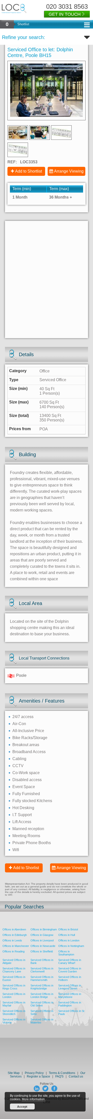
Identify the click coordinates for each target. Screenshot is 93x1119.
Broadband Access (29, 752)
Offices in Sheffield (42, 951)
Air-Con (19, 724)
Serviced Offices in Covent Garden (69, 970)
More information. (33, 1099)
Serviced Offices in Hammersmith (42, 978)
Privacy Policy (34, 1073)
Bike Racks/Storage (29, 738)
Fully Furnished (26, 794)
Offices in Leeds (12, 940)
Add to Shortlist (28, 171)
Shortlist (23, 24)
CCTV (18, 766)
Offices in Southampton (66, 953)
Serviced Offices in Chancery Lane (13, 970)
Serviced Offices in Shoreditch (13, 1012)
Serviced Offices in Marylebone (69, 995)
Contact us (76, 1076)
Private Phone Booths (31, 843)
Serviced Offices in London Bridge (42, 995)
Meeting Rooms (26, 836)
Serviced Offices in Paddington (69, 1004)
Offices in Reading (13, 951)
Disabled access (27, 780)
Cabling (19, 759)
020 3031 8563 (67, 6)
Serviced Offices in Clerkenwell (42, 970)
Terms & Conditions (62, 1073)
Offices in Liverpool (42, 940)
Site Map (14, 1073)
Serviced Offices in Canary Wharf (69, 961)
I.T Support (22, 815)
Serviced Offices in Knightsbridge (42, 987)
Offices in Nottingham (71, 945)
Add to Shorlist (26, 868)
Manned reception (28, 829)
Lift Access (21, 822)
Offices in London (68, 940)
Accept (22, 1106)
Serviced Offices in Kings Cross (13, 987)
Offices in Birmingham (44, 929)
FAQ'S (59, 1076)
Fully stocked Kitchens (32, 801)
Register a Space (38, 1076)
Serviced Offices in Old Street (42, 1004)
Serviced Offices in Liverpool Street (69, 987)
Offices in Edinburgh (14, 934)
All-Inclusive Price (28, 731)
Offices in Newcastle (43, 945)
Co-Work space (26, 773)
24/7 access (22, 717)
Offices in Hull (66, 934)
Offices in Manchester (15, 945)
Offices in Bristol (68, 929)
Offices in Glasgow (42, 934)
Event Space (23, 787)
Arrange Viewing (69, 171)
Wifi (15, 850)
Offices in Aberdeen (14, 929)
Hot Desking (23, 808)
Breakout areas (25, 745)
